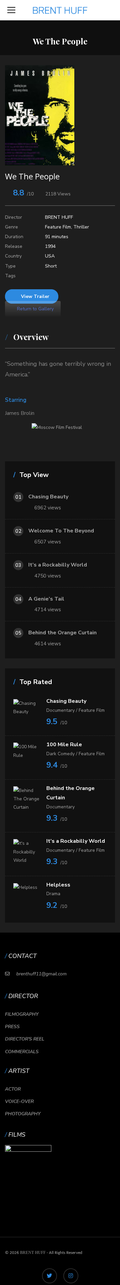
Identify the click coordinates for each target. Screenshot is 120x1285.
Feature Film (58, 227)
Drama (53, 894)
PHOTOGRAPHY (22, 1114)
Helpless (58, 885)
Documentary (60, 710)
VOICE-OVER (19, 1101)
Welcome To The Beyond (61, 530)
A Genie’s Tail (46, 599)
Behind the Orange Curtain (62, 632)
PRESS (12, 1026)
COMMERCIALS (22, 1052)
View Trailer (35, 296)
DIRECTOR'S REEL (24, 1039)
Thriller (81, 227)
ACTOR (13, 1089)
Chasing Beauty (48, 496)
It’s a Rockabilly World (57, 565)
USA (50, 256)
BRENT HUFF (59, 217)
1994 (50, 246)
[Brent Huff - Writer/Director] (60, 10)
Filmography (21, 1014)
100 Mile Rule (64, 744)
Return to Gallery (35, 309)
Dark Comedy (60, 754)
